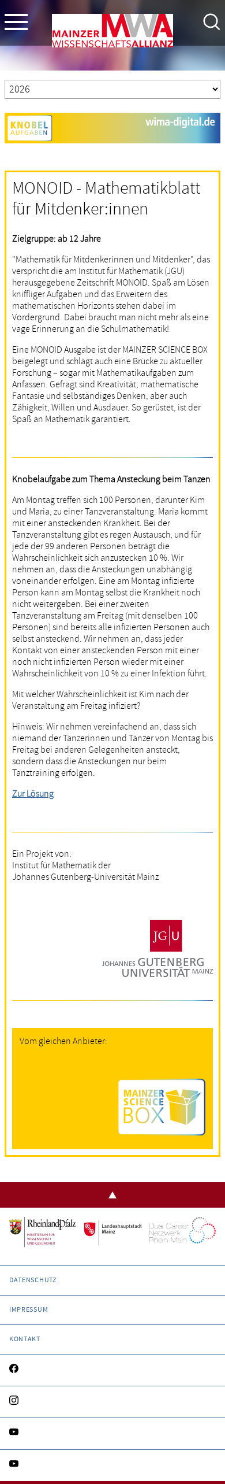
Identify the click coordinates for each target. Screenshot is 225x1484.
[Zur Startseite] (112, 33)
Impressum (28, 1309)
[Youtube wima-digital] (112, 1465)
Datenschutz (33, 1280)
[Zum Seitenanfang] (112, 1195)
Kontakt (24, 1339)
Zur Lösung (33, 794)
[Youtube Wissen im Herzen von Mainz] (112, 1433)
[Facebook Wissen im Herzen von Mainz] (112, 1370)
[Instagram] (112, 1402)
